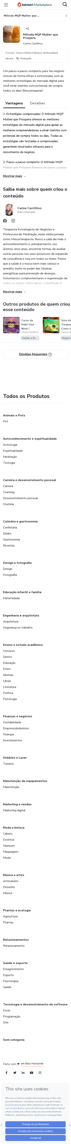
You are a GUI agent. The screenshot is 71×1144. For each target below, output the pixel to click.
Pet (5, 421)
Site (6, 1022)
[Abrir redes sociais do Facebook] (5, 222)
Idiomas (8, 675)
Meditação (10, 457)
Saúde (7, 987)
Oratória (8, 504)
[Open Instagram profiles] (40, 1072)
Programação (11, 1016)
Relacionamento (14, 946)
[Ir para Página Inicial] (34, 5)
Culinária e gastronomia (20, 521)
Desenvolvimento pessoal (20, 498)
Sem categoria (13, 1040)
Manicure (9, 846)
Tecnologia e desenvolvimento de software (35, 1004)
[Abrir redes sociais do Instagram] (13, 222)
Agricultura (10, 916)
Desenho (9, 887)
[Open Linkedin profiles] (23, 1072)
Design (7, 569)
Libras (7, 681)
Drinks (7, 533)
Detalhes (37, 103)
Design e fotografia (17, 563)
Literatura (9, 687)
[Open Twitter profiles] (15, 1072)
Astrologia (10, 445)
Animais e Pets (14, 415)
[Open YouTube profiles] (31, 1072)
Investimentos (12, 740)
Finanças (8, 734)
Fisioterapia (10, 981)
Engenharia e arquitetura (21, 615)
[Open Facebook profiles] (6, 1072)
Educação (9, 663)
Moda (7, 858)
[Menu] (6, 5)
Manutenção (11, 787)
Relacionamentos (16, 940)
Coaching (9, 492)
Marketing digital (14, 810)
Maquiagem (10, 852)
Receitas (9, 546)
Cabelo (7, 834)
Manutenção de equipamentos (25, 781)
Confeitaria (10, 527)
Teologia (9, 463)
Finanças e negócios (17, 716)
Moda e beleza (13, 828)
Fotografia (10, 575)
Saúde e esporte (15, 963)
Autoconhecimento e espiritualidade (30, 439)
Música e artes (13, 875)
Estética (8, 840)
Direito (7, 657)
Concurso (9, 651)
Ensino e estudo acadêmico (23, 645)
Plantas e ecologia (17, 910)
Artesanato (10, 881)
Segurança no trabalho (18, 628)
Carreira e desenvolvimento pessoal (29, 480)
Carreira (8, 486)
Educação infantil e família (22, 592)
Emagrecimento (13, 969)
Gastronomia (11, 539)
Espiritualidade (13, 451)
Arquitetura (10, 621)
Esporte (8, 975)
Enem (7, 669)
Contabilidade (12, 722)
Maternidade (11, 598)
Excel (6, 1010)
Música (7, 893)
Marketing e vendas (17, 804)
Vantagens (14, 103)
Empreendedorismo (16, 728)
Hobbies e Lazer (15, 758)
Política (8, 693)
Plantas (8, 922)
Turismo (8, 764)
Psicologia (10, 699)
